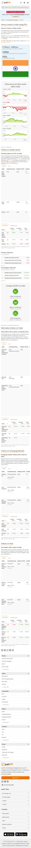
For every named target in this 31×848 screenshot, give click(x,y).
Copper (3, 699)
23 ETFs (19, 500)
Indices (4, 166)
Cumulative (5, 225)
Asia (27, 40)
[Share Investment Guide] (2, 650)
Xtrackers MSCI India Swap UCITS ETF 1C (13, 263)
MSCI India (3, 202)
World (3, 711)
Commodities (5, 702)
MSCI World (4, 676)
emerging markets (5, 42)
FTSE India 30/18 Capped (3, 174)
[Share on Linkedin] (13, 650)
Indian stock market (9, 35)
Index (3, 229)
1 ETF (19, 158)
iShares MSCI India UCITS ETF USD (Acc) (13, 260)
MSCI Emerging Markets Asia (4, 602)
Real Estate (4, 755)
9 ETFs (5, 56)
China (3, 729)
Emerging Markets (6, 714)
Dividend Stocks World (7, 658)
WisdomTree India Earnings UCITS (5, 388)
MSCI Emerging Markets (4, 501)
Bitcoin (3, 664)
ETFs (11, 33)
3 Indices (6, 52)
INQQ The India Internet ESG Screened (5, 352)
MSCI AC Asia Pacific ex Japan (4, 566)
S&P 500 (4, 684)
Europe (3, 719)
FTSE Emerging (4, 487)
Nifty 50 (3, 212)
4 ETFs (18, 487)
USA (3, 732)
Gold (3, 694)
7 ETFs (10, 160)
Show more (6, 669)
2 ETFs (18, 582)
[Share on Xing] (10, 650)
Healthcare (4, 749)
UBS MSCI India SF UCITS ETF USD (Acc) (13, 272)
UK (2, 734)
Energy (3, 747)
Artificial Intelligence (7, 661)
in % (12, 229)
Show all (3, 265)
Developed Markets (6, 717)
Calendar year (13, 225)
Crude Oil (4, 696)
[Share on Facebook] (7, 650)
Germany (4, 737)
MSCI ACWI (4, 681)
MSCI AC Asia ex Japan (4, 584)
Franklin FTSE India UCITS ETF (12, 257)
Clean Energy (5, 666)
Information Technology (7, 752)
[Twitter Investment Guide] (5, 650)
